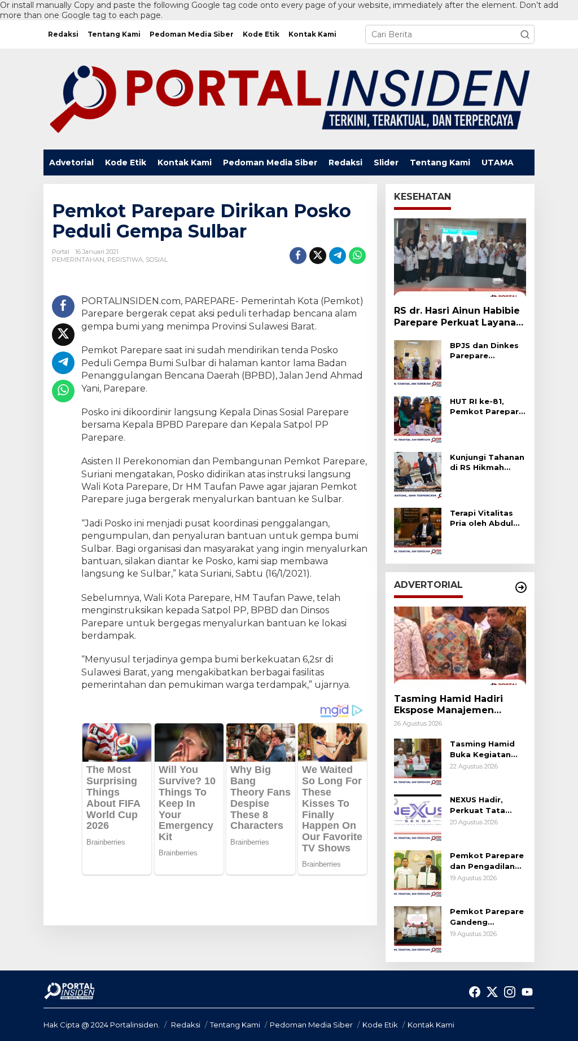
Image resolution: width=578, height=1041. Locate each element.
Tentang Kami (235, 1024)
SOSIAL (157, 259)
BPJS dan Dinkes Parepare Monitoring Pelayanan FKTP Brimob (484, 351)
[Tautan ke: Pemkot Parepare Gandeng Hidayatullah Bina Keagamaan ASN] (417, 929)
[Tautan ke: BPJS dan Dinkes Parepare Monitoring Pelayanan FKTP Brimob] (417, 363)
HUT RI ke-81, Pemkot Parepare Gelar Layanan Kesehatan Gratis (487, 406)
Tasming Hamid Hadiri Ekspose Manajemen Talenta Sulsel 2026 (448, 705)
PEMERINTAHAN (78, 259)
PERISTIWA (125, 259)
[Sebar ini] (298, 255)
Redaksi (185, 1024)
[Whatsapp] (357, 255)
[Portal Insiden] (289, 98)
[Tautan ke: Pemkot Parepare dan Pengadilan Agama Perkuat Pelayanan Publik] (417, 873)
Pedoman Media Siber (311, 1024)
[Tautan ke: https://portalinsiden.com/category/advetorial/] (521, 587)
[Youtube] (527, 992)
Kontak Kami (431, 1024)
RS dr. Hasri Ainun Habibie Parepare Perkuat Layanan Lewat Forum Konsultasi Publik (458, 317)
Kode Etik (380, 1024)
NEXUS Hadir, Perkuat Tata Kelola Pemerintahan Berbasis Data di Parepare (484, 805)
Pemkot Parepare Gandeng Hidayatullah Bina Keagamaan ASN (487, 916)
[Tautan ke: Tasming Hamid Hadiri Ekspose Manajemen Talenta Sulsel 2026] (460, 646)
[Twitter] (492, 992)
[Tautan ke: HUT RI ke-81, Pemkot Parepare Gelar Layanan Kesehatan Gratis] (417, 419)
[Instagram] (509, 992)
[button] (525, 34)
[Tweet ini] (317, 255)
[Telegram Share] (337, 255)
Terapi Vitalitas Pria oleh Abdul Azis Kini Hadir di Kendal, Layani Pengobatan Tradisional (484, 518)
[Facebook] (474, 992)
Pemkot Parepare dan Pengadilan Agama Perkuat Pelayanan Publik (487, 861)
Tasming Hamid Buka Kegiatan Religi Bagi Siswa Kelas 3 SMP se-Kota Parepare (485, 749)
